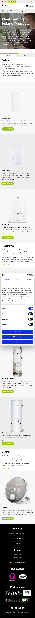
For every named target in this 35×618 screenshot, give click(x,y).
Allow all (17, 332)
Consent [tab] (6, 279)
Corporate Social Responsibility (17, 533)
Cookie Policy (17, 554)
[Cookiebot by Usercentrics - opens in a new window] (25, 275)
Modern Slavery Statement (17, 536)
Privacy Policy (17, 557)
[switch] (30, 315)
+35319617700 (32, 1)
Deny (17, 342)
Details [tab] (17, 279)
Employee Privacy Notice (17, 562)
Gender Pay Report (17, 541)
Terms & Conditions (17, 560)
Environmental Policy (17, 538)
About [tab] (29, 279)
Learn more (5, 79)
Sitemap (17, 543)
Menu (31, 6)
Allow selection (17, 337)
